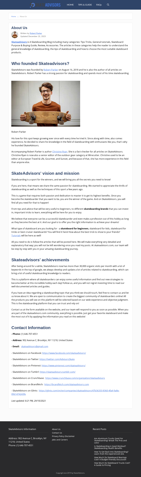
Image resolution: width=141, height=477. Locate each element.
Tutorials (16, 235)
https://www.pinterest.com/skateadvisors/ (64, 365)
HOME (70, 5)
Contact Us (57, 432)
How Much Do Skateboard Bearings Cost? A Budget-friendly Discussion (110, 458)
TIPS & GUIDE (85, 5)
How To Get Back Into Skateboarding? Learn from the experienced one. (111, 452)
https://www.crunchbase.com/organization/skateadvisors (75, 378)
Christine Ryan (59, 151)
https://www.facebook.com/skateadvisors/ (64, 353)
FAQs (99, 5)
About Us (56, 429)
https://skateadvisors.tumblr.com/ (57, 371)
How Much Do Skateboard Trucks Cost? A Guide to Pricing (112, 464)
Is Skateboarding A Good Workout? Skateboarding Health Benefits (110, 447)
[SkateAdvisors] (44, 5)
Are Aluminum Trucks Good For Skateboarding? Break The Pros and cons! (110, 440)
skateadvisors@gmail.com (34, 346)
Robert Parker (36, 33)
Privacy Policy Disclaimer (63, 436)
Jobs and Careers (60, 439)
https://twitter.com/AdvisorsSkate (57, 359)
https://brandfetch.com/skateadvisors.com (66, 384)
